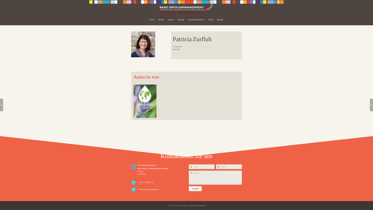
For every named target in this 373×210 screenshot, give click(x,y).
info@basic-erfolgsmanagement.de (148, 189)
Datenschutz (201, 205)
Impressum (193, 205)
